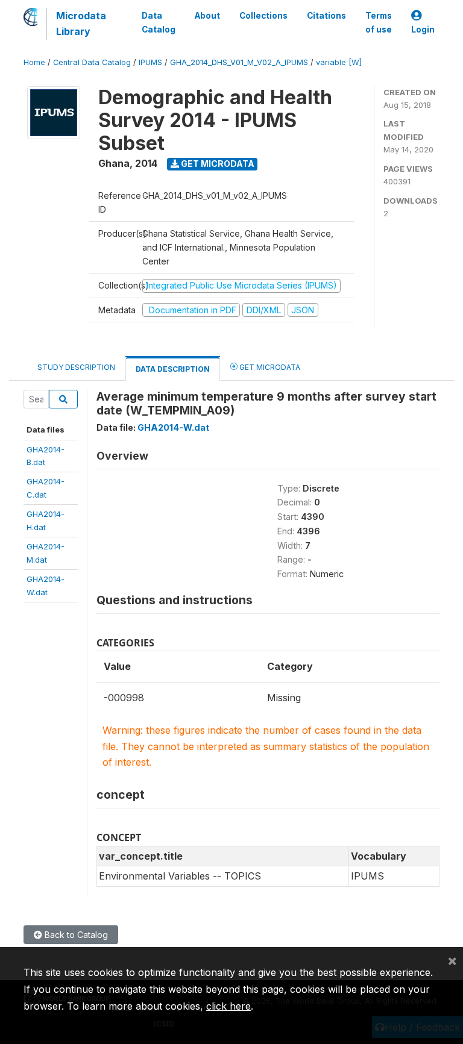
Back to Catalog (75, 935)
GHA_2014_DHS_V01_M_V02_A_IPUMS (239, 62)
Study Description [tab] (76, 367)
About (207, 15)
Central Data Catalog (92, 62)
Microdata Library (81, 23)
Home (34, 62)
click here (228, 1006)
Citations (326, 15)
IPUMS (150, 62)
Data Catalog (158, 22)
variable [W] (339, 62)
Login (423, 29)
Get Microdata (216, 163)
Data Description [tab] (173, 369)
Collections (263, 15)
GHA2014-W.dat (173, 427)
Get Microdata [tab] (269, 367)
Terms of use (378, 22)
